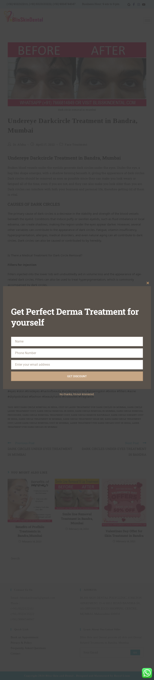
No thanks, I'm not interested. (77, 394)
